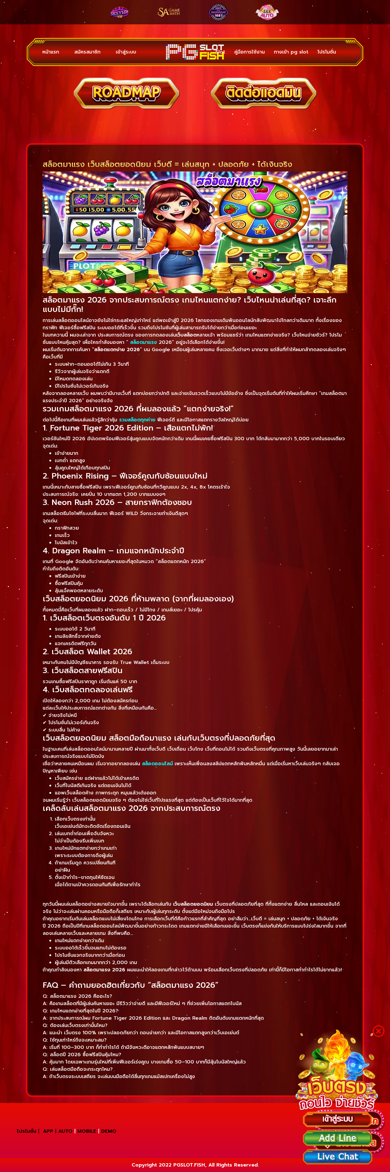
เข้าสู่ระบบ (126, 52)
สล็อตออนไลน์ (157, 763)
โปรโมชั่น (326, 52)
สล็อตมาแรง (143, 342)
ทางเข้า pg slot (291, 52)
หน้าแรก (50, 52)
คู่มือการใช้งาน (249, 52)
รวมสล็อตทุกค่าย (137, 420)
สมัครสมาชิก (87, 52)
